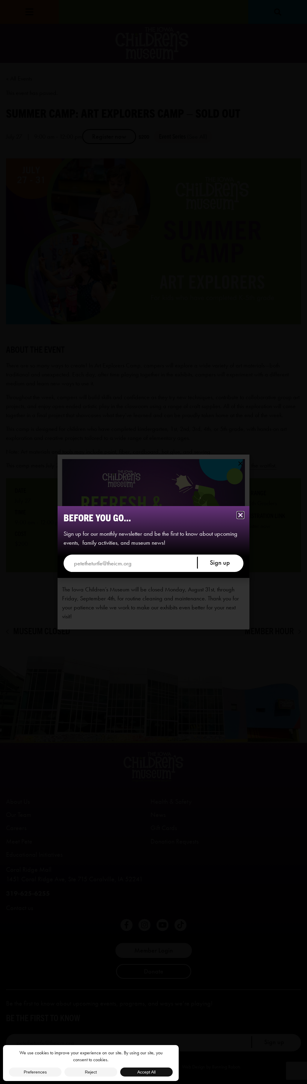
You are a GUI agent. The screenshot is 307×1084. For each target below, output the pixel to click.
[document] (153, 542)
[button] (240, 515)
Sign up (220, 562)
